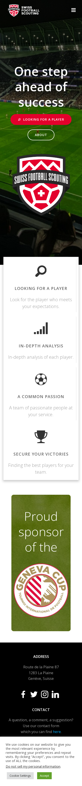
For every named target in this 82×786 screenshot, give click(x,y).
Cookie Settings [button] (20, 776)
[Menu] (73, 10)
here (57, 731)
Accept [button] (44, 776)
